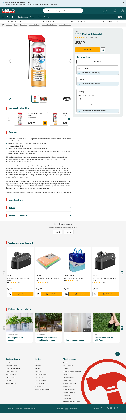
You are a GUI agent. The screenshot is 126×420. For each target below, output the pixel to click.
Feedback (27, 408)
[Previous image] (9, 61)
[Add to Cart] (45, 123)
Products (9, 25)
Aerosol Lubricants (65, 25)
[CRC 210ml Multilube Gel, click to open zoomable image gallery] (39, 61)
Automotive (23, 25)
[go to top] (117, 354)
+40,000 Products (48, 21)
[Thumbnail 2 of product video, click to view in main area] (43, 99)
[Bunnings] (8, 12)
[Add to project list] (103, 49)
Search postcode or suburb (87, 95)
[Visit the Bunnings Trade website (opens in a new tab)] (121, 17)
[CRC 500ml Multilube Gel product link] (55, 118)
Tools (15, 25)
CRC (76, 31)
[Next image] (69, 61)
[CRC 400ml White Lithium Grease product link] (20, 118)
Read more (53, 4)
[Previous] (8, 119)
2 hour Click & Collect (79, 21)
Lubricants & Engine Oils (49, 25)
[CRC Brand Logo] (67, 99)
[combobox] (63, 10)
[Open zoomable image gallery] (69, 91)
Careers (33, 408)
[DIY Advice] (23, 17)
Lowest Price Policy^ (17, 21)
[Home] (3, 25)
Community (9, 408)
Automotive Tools (34, 25)
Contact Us (18, 408)
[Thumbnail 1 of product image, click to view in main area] (35, 99)
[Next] (69, 119)
